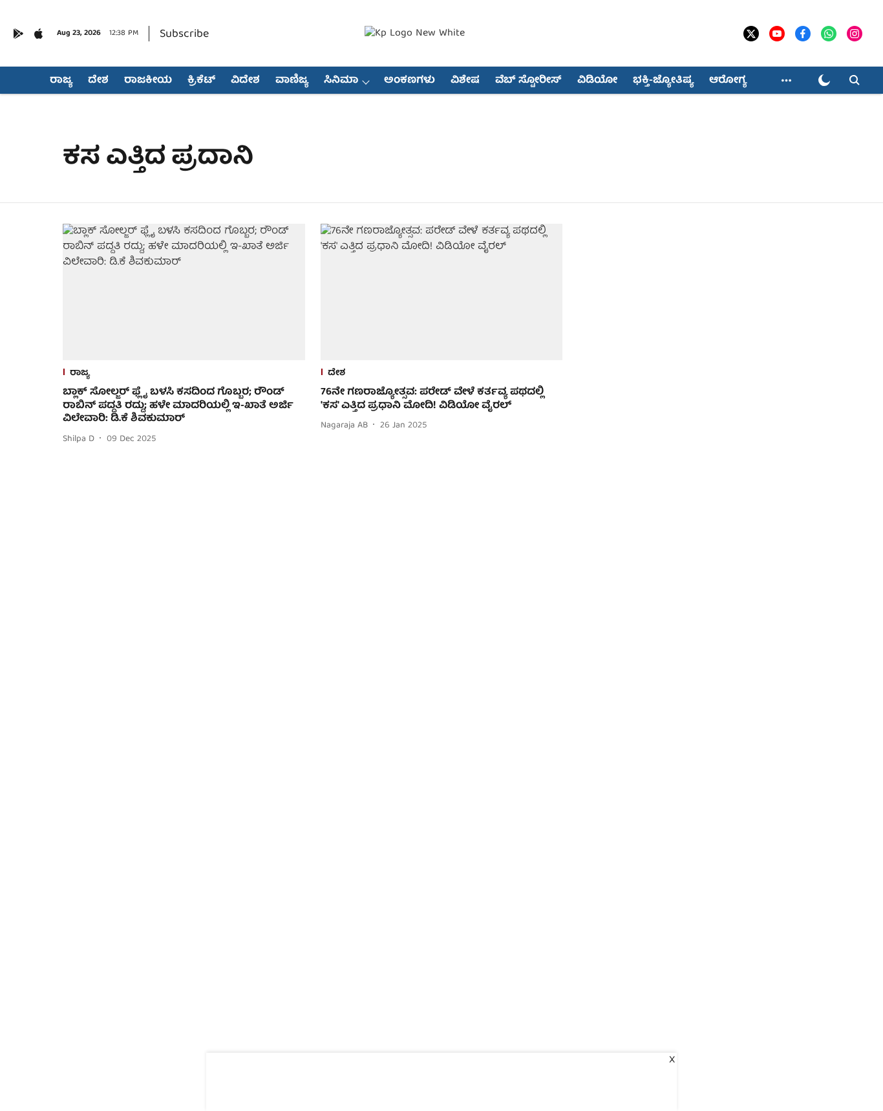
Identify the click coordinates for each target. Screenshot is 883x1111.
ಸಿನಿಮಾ (341, 81)
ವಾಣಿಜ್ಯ (291, 81)
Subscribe (184, 35)
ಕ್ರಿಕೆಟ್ (201, 81)
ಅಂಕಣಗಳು (409, 81)
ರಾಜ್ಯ (61, 81)
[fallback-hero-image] (184, 292)
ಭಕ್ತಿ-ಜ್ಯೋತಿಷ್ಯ (663, 81)
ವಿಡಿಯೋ (597, 81)
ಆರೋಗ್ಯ (728, 81)
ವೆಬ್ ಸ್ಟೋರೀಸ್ (528, 81)
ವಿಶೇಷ (465, 81)
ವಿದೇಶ (245, 81)
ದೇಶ (98, 81)
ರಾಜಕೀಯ (148, 81)
